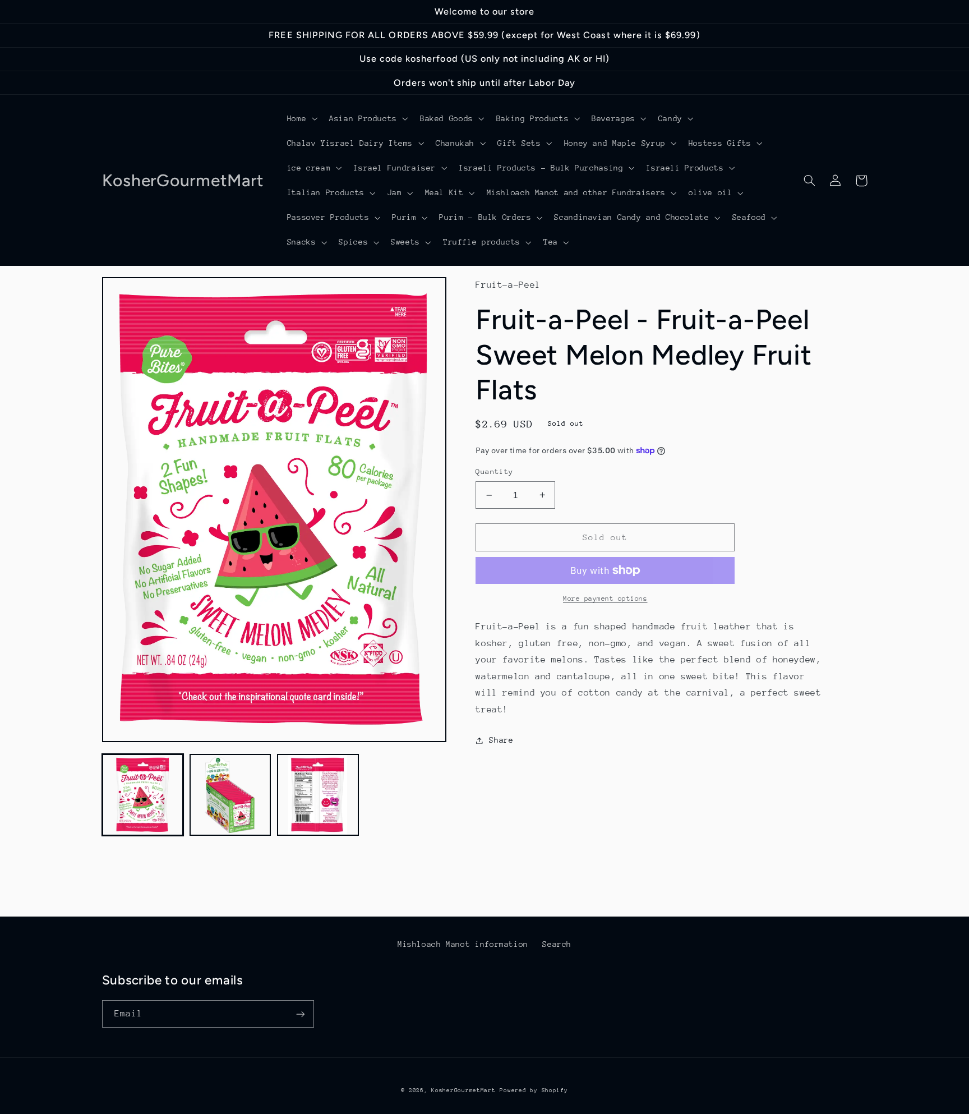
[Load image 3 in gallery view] (318, 795)
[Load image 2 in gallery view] (230, 795)
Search (556, 944)
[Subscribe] (300, 1014)
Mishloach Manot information (463, 944)
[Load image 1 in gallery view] (143, 795)
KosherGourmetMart (463, 1090)
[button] (301, 118)
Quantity (494, 471)
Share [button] (501, 739)
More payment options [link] (605, 598)
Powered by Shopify (533, 1090)
